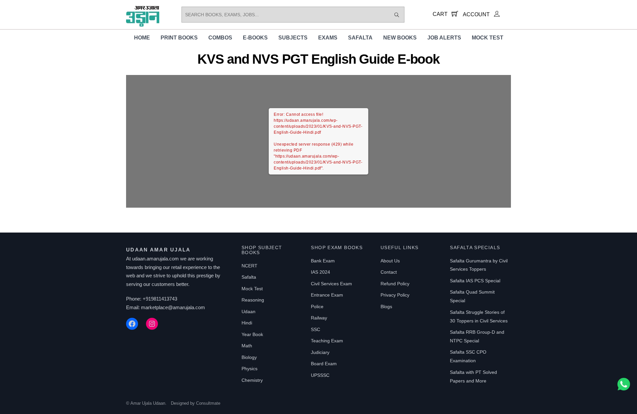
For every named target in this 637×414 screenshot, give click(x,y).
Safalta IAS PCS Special (475, 280)
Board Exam (324, 363)
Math (247, 345)
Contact (389, 272)
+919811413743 (160, 299)
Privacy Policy (395, 295)
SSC (315, 329)
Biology (249, 357)
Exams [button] (327, 37)
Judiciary (320, 352)
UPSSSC (320, 375)
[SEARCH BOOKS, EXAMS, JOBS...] (396, 14)
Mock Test (487, 37)
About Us (390, 260)
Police (317, 306)
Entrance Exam (327, 295)
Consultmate (208, 403)
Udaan (248, 311)
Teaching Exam (327, 340)
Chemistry (252, 380)
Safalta (360, 37)
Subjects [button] (293, 37)
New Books (400, 37)
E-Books (255, 37)
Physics (249, 368)
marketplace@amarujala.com (173, 307)
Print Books (179, 37)
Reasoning (253, 300)
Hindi (247, 322)
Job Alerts (444, 37)
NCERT (249, 265)
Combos (220, 37)
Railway (319, 317)
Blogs (386, 306)
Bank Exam (323, 260)
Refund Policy (395, 283)
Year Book (252, 334)
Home (142, 37)
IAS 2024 (320, 272)
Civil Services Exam (331, 283)
